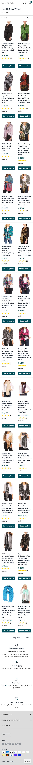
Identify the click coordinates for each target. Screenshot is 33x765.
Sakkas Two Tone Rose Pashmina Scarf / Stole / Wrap (8, 147)
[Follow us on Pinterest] (13, 744)
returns (7, 685)
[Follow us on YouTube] (16, 744)
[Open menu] (3, 2)
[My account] (26, 3)
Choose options (8, 66)
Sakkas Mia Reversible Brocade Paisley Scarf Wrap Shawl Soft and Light (24, 508)
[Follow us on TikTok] (19, 744)
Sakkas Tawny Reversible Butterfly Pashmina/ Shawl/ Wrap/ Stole (8, 250)
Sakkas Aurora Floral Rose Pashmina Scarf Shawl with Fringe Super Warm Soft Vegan (8, 302)
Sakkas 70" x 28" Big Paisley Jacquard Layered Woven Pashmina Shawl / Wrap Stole (24, 250)
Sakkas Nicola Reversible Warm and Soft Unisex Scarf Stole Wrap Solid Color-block (8, 558)
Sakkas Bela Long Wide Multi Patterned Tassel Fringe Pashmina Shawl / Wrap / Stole (24, 611)
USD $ (4, 735)
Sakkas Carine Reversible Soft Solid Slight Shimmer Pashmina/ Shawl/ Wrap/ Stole (24, 406)
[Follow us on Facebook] (3, 744)
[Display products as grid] (27, 17)
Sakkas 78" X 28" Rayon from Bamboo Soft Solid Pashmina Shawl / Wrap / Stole (24, 48)
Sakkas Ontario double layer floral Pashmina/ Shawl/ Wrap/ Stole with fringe (8, 200)
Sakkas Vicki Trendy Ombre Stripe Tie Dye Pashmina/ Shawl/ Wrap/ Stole (8, 458)
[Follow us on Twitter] (6, 744)
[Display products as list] (30, 17)
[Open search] (23, 3)
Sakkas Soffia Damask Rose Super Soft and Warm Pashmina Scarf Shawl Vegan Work (24, 354)
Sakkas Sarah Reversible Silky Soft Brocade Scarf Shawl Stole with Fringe (24, 458)
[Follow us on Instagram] (9, 744)
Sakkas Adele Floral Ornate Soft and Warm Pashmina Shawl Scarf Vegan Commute (24, 302)
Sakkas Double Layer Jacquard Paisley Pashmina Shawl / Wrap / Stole (8, 98)
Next (27, 638)
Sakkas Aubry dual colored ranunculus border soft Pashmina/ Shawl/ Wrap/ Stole (8, 611)
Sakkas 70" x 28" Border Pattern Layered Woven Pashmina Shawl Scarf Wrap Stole (24, 98)
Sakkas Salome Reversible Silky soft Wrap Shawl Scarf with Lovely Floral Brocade (8, 508)
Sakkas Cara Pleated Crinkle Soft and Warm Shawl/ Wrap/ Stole (7, 405)
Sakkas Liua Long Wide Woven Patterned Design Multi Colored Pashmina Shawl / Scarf (24, 149)
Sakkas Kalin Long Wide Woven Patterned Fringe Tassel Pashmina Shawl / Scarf (24, 200)
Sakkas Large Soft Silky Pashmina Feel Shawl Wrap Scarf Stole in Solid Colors (8, 48)
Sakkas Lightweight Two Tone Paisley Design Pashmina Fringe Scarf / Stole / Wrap (24, 559)
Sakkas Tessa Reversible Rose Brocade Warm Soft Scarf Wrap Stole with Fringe (7, 353)
